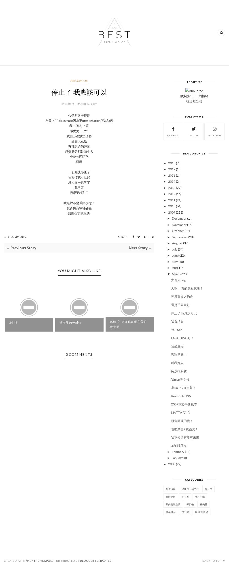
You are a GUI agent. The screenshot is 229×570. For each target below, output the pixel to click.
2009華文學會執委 (184, 404)
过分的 (185, 512)
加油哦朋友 (179, 446)
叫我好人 (177, 363)
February (178, 452)
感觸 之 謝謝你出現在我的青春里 (128, 324)
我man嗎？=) (180, 379)
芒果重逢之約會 (182, 296)
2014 (171, 181)
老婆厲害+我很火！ (184, 429)
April (175, 268)
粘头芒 (203, 504)
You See (176, 330)
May (175, 262)
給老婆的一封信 (71, 322)
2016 (171, 175)
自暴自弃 (171, 512)
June (175, 255)
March (176, 274)
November (179, 225)
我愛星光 (177, 346)
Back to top (212, 560)
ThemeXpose (44, 560)
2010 (171, 206)
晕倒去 (190, 504)
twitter (193, 135)
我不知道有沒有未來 (185, 437)
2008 (171, 464)
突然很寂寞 (179, 371)
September (180, 237)
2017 (171, 169)
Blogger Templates (95, 560)
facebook (173, 135)
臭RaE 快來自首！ (183, 388)
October (178, 231)
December (179, 218)
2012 (171, 194)
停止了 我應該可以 (184, 313)
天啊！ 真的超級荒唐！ (187, 288)
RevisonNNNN (181, 396)
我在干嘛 (200, 496)
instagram (214, 135)
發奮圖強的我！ (182, 421)
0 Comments (17, 236)
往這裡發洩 (194, 101)
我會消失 (177, 321)
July (174, 249)
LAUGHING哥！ (182, 338)
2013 (171, 188)
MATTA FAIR (180, 412)
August (177, 243)
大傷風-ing (178, 280)
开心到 (185, 496)
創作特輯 (171, 489)
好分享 (208, 489)
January (177, 458)
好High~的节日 (190, 489)
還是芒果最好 (180, 305)
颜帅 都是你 (201, 512)
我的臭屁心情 (79, 81)
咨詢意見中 (179, 354)
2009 (171, 212)
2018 (13, 322)
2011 (171, 200)
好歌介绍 (171, 496)
